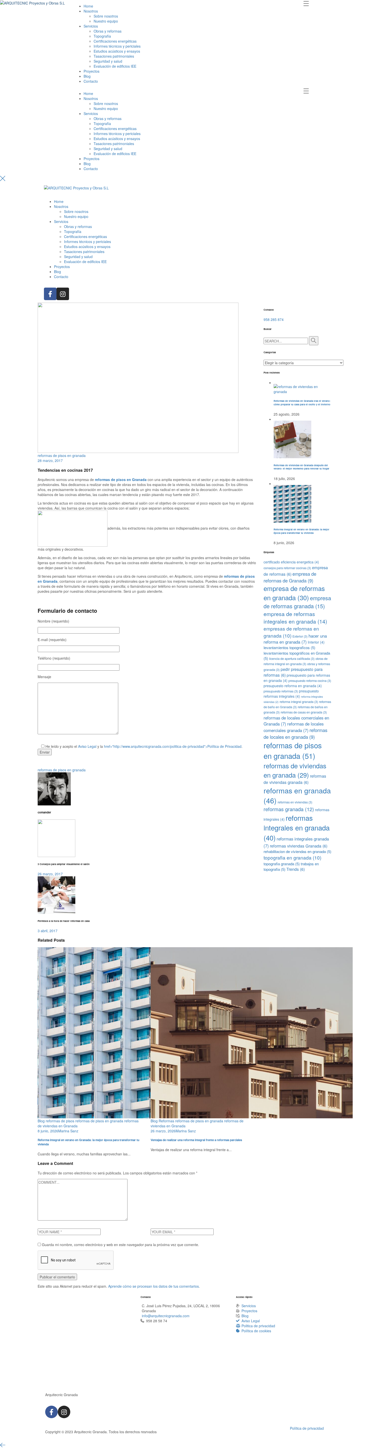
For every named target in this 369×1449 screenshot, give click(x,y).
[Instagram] (62, 294)
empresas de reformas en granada (291, 632)
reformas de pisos (60, 1120)
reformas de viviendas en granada (295, 770)
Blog (87, 76)
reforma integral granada (299, 701)
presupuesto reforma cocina (309, 680)
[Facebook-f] (50, 294)
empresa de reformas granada (297, 602)
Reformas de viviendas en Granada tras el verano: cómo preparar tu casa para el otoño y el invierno (302, 402)
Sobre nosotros (106, 16)
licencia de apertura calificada (292, 658)
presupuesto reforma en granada (293, 685)
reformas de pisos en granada (62, 455)
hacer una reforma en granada (295, 639)
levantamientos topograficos (289, 647)
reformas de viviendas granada (295, 779)
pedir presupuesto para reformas (293, 672)
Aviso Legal (87, 746)
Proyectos (91, 71)
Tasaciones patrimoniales (114, 56)
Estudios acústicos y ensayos (117, 51)
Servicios (91, 26)
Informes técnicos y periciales (117, 46)
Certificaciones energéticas (115, 41)
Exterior (300, 636)
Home (88, 6)
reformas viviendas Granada (298, 846)
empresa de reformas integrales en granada (295, 617)
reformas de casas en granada (304, 712)
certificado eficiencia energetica (291, 561)
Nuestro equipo (106, 21)
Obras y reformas (107, 31)
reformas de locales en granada (295, 733)
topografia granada (282, 863)
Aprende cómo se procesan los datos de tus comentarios (153, 1286)
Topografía (102, 36)
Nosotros (91, 11)
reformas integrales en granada (297, 827)
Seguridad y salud (108, 61)
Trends (295, 869)
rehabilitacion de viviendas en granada (297, 851)
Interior (316, 642)
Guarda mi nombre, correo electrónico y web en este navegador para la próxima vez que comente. (120, 1244)
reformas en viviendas (295, 802)
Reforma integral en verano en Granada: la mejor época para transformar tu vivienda (88, 1142)
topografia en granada (292, 857)
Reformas (166, 1120)
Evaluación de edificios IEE (115, 66)
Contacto (91, 81)
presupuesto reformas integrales (291, 693)
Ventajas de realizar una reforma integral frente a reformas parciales (196, 1140)
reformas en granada (297, 795)
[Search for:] (286, 340)
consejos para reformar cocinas (287, 568)
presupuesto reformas (281, 691)
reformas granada (289, 809)
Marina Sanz (68, 1130)
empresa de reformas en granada (294, 592)
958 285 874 (274, 319)
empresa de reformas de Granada (290, 576)
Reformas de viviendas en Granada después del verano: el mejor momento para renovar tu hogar (301, 466)
